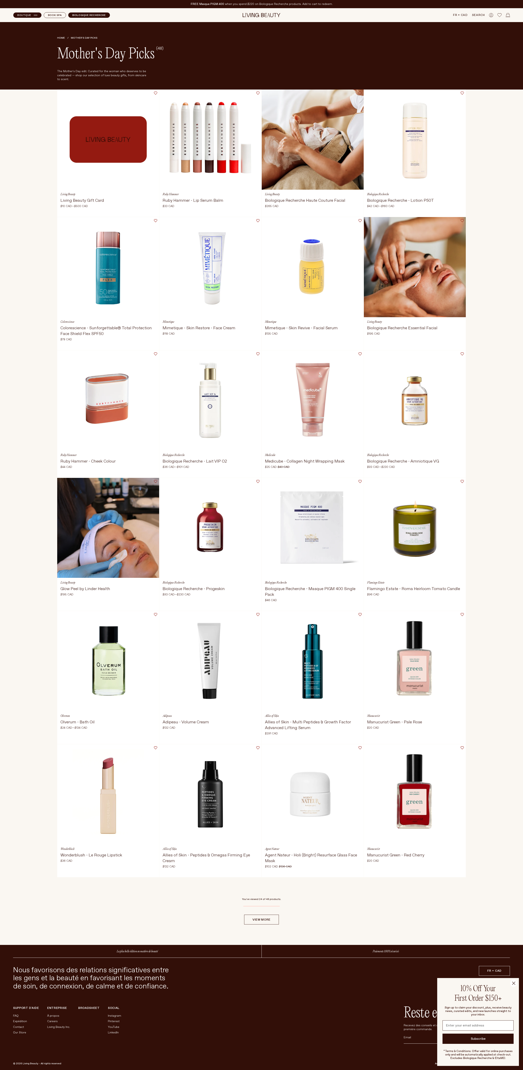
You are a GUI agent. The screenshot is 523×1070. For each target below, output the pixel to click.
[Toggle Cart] (508, 15)
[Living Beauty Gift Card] (108, 153)
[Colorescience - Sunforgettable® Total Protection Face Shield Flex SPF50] (108, 283)
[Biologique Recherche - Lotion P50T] (415, 153)
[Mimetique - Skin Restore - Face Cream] (210, 283)
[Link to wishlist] (499, 15)
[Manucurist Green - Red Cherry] (415, 810)
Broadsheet (89, 1008)
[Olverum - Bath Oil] (108, 677)
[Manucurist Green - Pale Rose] (415, 677)
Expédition (20, 1021)
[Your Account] (491, 15)
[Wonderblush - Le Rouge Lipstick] (108, 810)
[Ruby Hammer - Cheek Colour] (108, 414)
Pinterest (114, 1021)
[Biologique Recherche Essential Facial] (415, 283)
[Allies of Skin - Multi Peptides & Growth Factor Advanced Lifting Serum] (313, 677)
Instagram (114, 1015)
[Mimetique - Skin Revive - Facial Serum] (313, 283)
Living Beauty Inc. (58, 1027)
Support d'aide (26, 1008)
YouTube (113, 1027)
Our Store (19, 1032)
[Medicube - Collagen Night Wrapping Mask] (313, 414)
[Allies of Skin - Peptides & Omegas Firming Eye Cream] (210, 810)
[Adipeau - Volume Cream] (210, 677)
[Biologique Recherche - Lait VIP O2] (210, 414)
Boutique (24, 15)
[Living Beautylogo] (261, 15)
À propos (53, 1015)
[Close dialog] (513, 983)
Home (61, 37)
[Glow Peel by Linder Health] (108, 544)
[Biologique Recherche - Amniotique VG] (415, 414)
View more (261, 919)
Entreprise (57, 1008)
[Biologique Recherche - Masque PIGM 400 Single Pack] (313, 544)
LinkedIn (113, 1032)
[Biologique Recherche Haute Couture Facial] (313, 153)
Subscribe (478, 1039)
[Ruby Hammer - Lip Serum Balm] (210, 153)
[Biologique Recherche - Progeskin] (210, 544)
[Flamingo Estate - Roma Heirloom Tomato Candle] (415, 544)
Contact (18, 1027)
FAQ (16, 1015)
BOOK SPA (55, 15)
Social (113, 1008)
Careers (52, 1021)
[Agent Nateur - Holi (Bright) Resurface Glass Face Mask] (313, 810)
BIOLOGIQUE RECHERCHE (89, 15)
